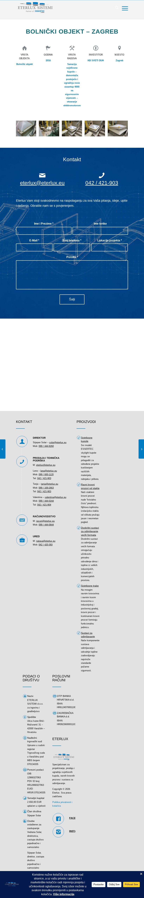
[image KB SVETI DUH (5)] (119, 130)
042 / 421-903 (101, 183)
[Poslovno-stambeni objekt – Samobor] (2, 449)
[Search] (115, 8)
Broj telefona (72, 240)
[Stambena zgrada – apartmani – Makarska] (141, 449)
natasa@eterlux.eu (45, 541)
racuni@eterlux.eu (45, 521)
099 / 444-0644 (46, 524)
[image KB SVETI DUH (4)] (73, 130)
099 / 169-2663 (46, 487)
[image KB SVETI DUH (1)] (96, 130)
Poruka (72, 257)
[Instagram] (58, 831)
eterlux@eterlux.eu (42, 183)
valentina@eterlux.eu (55, 497)
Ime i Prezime (43, 223)
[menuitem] (115, 8)
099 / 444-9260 (46, 446)
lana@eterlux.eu (48, 470)
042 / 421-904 (44, 504)
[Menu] (123, 8)
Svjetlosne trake (90, 585)
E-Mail (34, 240)
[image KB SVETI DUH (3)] (50, 130)
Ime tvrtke (100, 223)
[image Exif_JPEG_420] (27, 130)
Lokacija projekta (109, 240)
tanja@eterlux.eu (49, 484)
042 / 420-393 (46, 544)
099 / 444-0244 (46, 501)
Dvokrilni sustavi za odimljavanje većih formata (90, 531)
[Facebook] (58, 818)
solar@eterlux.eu (57, 442)
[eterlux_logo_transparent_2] (35, 9)
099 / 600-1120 (46, 474)
